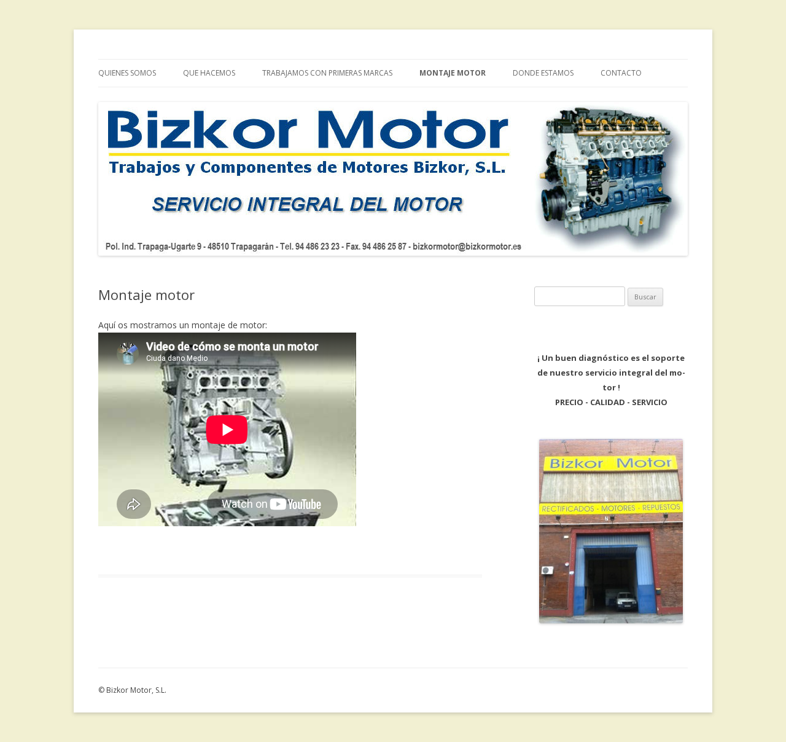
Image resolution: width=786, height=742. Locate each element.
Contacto (621, 73)
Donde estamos (543, 73)
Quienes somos (127, 73)
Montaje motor (452, 73)
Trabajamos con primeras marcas (327, 73)
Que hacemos (209, 73)
